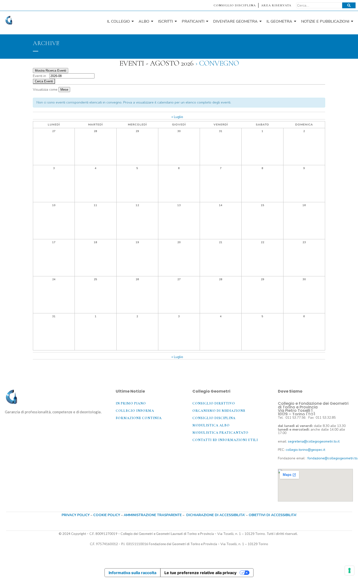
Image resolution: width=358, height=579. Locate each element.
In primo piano (131, 403)
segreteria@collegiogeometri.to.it (313, 441)
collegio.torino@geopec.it (305, 449)
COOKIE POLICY (107, 515)
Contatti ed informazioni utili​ (225, 440)
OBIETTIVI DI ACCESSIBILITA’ (273, 515)
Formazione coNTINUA (139, 418)
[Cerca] (349, 5)
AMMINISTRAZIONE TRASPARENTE (153, 515)
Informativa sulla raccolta (132, 572)
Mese (64, 89)
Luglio (177, 117)
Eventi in (39, 76)
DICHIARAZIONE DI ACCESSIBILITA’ (215, 515)
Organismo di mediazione (218, 411)
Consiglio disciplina (214, 418)
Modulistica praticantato (220, 433)
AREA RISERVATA (276, 5)
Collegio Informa (135, 411)
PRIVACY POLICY (76, 515)
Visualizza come (45, 89)
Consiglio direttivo (213, 403)
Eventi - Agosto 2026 (156, 63)
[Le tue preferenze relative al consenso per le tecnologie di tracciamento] (349, 570)
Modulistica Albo (211, 425)
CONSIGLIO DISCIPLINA (235, 5)
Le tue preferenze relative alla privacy (200, 572)
